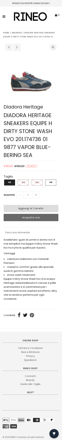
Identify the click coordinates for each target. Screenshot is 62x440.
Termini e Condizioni (30, 348)
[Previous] (9, 47)
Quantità (9, 194)
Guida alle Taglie (30, 384)
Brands (30, 380)
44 (37, 182)
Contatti (30, 376)
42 (9, 182)
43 (23, 182)
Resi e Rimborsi (30, 352)
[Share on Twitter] (25, 315)
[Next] (17, 47)
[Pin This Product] (32, 315)
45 (50, 182)
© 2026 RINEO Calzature (14, 437)
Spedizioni (30, 360)
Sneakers (17, 32)
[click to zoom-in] (53, 47)
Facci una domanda (17, 232)
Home (6, 32)
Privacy (30, 356)
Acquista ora (31, 217)
